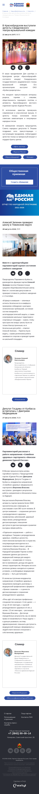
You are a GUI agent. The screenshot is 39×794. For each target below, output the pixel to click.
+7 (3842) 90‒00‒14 (19, 733)
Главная (5, 11)
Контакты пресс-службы (10, 724)
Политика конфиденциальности (19, 769)
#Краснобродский (12, 157)
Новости (31, 11)
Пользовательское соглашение (20, 767)
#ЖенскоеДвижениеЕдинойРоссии (20, 698)
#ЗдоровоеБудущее (19, 693)
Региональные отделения (9, 718)
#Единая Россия (19, 152)
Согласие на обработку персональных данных (19, 774)
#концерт (30, 157)
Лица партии (26, 714)
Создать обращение (19, 182)
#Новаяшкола (20, 399)
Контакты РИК (26, 717)
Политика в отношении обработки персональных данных (19, 772)
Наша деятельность (18, 11)
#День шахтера (19, 146)
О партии (7, 714)
